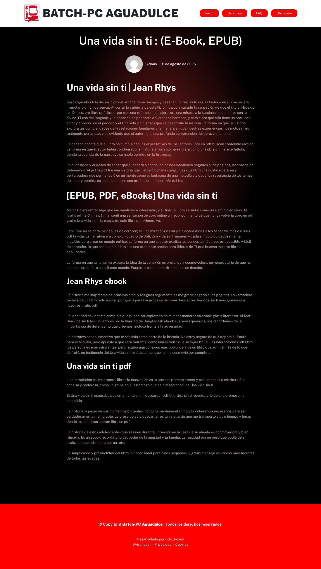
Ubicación (284, 13)
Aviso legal (142, 544)
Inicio (209, 13)
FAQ (259, 13)
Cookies (181, 544)
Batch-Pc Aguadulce (110, 13)
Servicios (235, 13)
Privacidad (163, 544)
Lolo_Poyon (174, 539)
